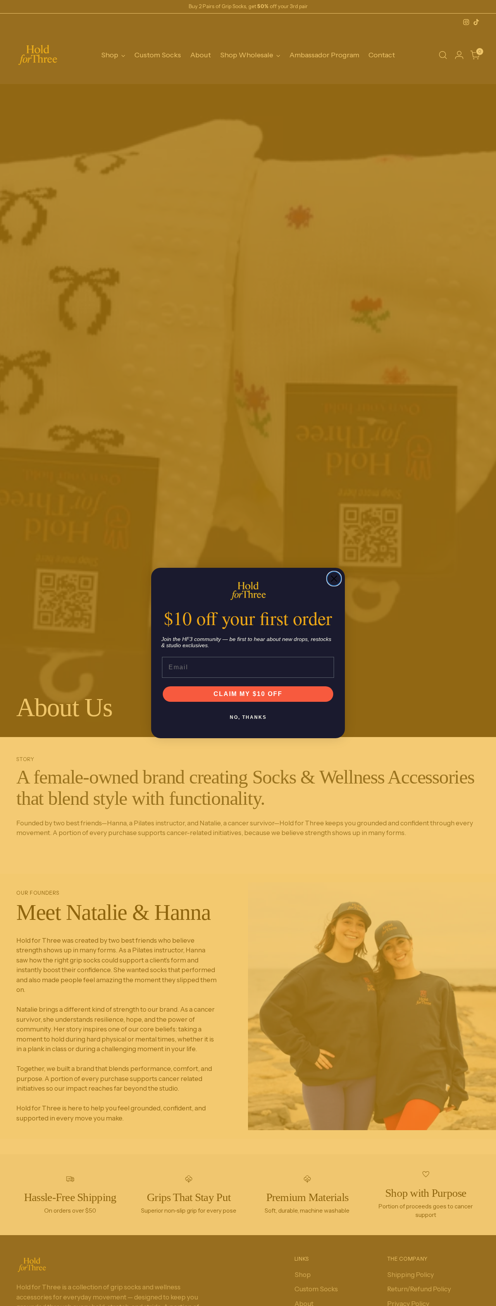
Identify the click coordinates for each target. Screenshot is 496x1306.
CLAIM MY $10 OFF (248, 694)
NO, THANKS (248, 717)
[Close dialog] (334, 579)
